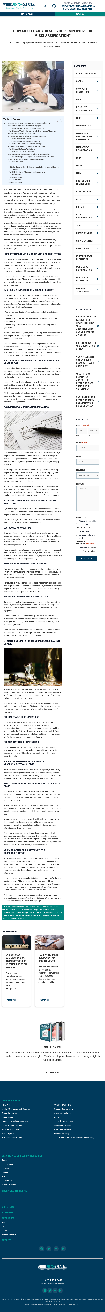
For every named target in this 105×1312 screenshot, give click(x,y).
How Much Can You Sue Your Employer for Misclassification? (28, 123)
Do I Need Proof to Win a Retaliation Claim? (86, 346)
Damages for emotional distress (17, 602)
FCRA (78, 158)
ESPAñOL (80, 14)
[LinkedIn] (63, 1248)
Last (90, 436)
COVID (79, 99)
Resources (8, 1218)
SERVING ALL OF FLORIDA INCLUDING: (22, 1155)
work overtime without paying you (43, 318)
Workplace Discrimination (84, 268)
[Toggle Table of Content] (58, 119)
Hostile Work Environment (83, 182)
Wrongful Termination (82, 290)
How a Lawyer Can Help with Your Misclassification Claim (33, 157)
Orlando (5, 1172)
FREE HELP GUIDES (16, 182)
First (78, 436)
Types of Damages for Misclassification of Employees (27, 136)
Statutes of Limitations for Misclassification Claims (27, 146)
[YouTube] (56, 1248)
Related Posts (18, 162)
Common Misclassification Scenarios (22, 133)
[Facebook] (41, 1248)
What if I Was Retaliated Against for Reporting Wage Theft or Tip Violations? (84, 381)
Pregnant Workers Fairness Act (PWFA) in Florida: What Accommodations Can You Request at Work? (86, 326)
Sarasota (5, 1168)
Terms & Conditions (9, 1235)
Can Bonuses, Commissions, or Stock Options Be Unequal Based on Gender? (36, 168)
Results (6, 1240)
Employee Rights (85, 126)
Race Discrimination (84, 216)
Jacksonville (7, 1181)
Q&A (4, 1227)
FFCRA (79, 165)
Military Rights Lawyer (62, 1129)
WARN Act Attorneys (62, 1133)
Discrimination (7, 1117)
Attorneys (8, 1212)
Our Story (8, 1206)
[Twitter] (48, 1248)
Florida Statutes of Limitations (23, 152)
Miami (4, 1176)
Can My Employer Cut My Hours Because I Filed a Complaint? (85, 361)
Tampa (4, 1160)
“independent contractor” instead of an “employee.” (32, 459)
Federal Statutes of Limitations (24, 149)
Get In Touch (27, 14)
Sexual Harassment (9, 1113)
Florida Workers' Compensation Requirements (29, 172)
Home (9, 43)
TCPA (78, 225)
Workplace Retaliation (82, 279)
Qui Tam (80, 207)
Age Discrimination (86, 73)
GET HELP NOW (52, 1073)
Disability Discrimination (84, 109)
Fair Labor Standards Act (12, 1138)
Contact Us (17, 180)
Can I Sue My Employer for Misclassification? (29, 128)
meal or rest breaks (39, 533)
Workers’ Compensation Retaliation (16, 1109)
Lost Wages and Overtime (22, 139)
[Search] (45, 6)
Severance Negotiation (62, 1113)
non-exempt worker (40, 470)
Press (79, 199)
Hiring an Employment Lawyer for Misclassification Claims (29, 154)
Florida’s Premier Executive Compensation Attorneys (74, 1138)
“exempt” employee (37, 355)
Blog (17, 43)
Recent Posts (17, 177)
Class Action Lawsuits (62, 1125)
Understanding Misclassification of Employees (25, 126)
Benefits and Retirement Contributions (26, 141)
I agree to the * (87, 549)
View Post (11, 1000)
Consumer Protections (83, 90)
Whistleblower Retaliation (84, 257)
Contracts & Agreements (63, 1109)
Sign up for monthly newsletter (87, 523)
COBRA (79, 81)
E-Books (5, 1231)
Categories (17, 175)
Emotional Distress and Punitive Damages (27, 144)
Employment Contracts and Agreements (39, 43)
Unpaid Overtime (84, 241)
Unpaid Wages (83, 248)
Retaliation (6, 1105)
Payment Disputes (85, 191)
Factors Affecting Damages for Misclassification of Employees (34, 131)
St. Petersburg (7, 1164)
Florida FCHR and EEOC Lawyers (15, 1121)
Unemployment (84, 233)
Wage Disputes (8, 1133)
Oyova (77, 1305)
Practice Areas (11, 1100)
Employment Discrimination (84, 149)
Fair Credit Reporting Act (63, 1121)
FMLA (78, 173)
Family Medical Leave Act (12, 1125)
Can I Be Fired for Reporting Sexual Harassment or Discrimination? (85, 401)
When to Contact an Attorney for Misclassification (26, 159)
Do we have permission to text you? (87, 534)
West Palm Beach (9, 1185)
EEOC (78, 118)
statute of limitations (31, 750)
